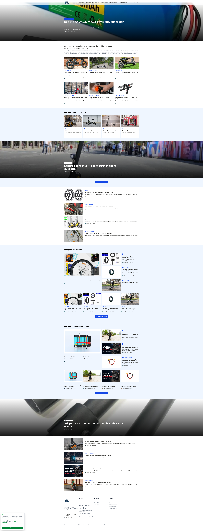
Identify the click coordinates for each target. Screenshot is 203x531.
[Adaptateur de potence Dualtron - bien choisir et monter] (101, 417)
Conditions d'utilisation (67, 524)
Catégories (112, 498)
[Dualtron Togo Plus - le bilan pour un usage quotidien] (101, 159)
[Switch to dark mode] (138, 2)
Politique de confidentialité (82, 524)
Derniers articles (82, 2)
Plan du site (106, 524)
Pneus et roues (89, 2)
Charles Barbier (67, 31)
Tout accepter (12, 527)
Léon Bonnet (66, 429)
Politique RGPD (94, 524)
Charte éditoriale (100, 524)
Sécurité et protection (123, 2)
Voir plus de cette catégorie (101, 316)
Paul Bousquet (96, 500)
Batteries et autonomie (113, 2)
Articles (81, 498)
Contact (89, 524)
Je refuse (12, 525)
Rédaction (96, 498)
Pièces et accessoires (104, 2)
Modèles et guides (95, 2)
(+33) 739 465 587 (69, 517)
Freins (86, 190)
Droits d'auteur (75, 524)
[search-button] (135, 2)
